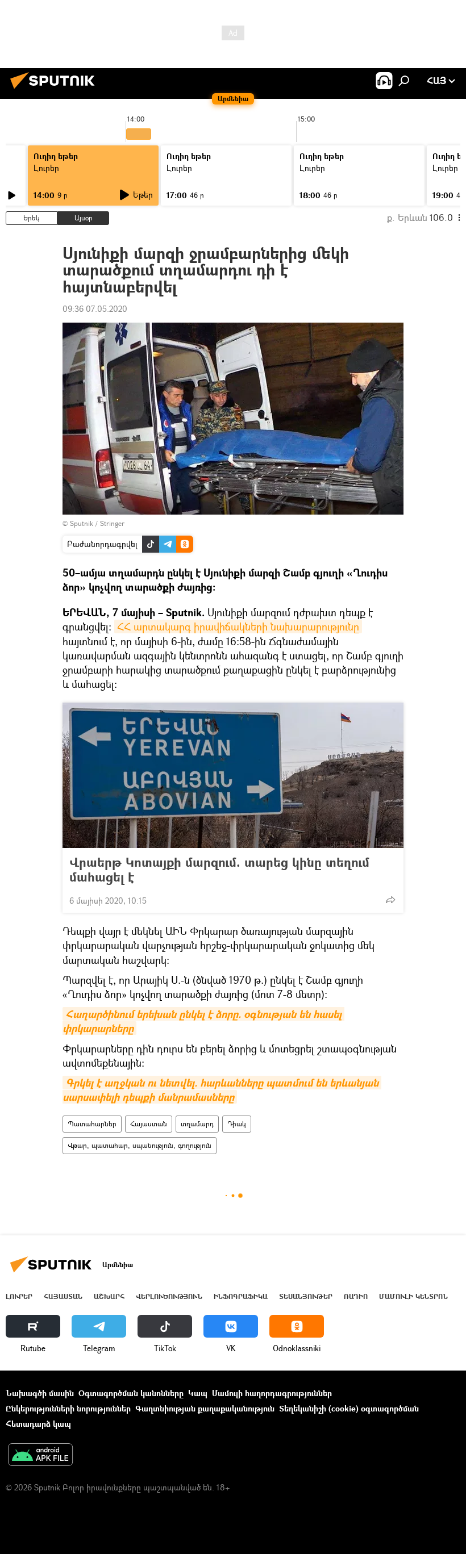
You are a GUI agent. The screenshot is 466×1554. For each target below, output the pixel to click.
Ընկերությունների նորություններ (68, 1408)
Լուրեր (46, 167)
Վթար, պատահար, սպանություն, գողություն (139, 1145)
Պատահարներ (92, 1124)
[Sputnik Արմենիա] (56, 90)
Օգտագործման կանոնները (131, 1393)
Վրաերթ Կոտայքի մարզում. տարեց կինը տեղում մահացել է (219, 869)
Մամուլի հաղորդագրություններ (272, 1393)
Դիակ (236, 1124)
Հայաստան (148, 1124)
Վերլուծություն (169, 1296)
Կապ (197, 1393)
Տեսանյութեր (305, 1296)
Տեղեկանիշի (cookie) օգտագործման (349, 1408)
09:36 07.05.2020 (95, 308)
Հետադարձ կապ (38, 1423)
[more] (390, 899)
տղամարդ (197, 1124)
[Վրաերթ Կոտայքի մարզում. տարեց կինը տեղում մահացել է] (233, 775)
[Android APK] (40, 1455)
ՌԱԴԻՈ (356, 1296)
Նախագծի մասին (40, 1393)
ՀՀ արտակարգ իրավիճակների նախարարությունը (238, 626)
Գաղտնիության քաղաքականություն (204, 1408)
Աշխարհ (109, 1296)
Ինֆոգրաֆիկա (241, 1296)
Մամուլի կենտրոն (413, 1296)
